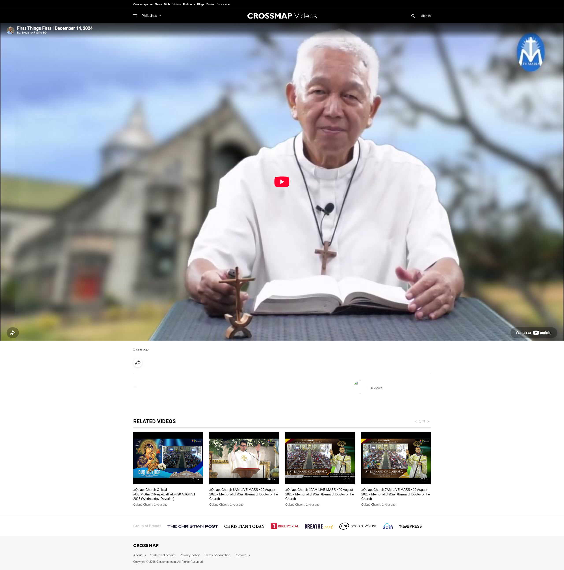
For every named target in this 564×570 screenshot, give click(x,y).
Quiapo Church (142, 504)
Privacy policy (190, 555)
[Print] (175, 375)
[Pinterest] (157, 375)
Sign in (426, 15)
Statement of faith (162, 555)
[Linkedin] (148, 375)
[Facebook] (139, 375)
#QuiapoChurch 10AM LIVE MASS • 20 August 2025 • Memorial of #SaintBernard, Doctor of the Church (319, 494)
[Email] (166, 375)
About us (139, 555)
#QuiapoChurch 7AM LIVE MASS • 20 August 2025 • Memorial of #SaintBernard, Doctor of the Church (395, 494)
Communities (224, 4)
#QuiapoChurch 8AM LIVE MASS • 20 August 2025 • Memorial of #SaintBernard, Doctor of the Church (243, 494)
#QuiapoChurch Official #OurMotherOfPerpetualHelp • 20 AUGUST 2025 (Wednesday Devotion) (164, 494)
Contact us (242, 555)
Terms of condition (217, 555)
